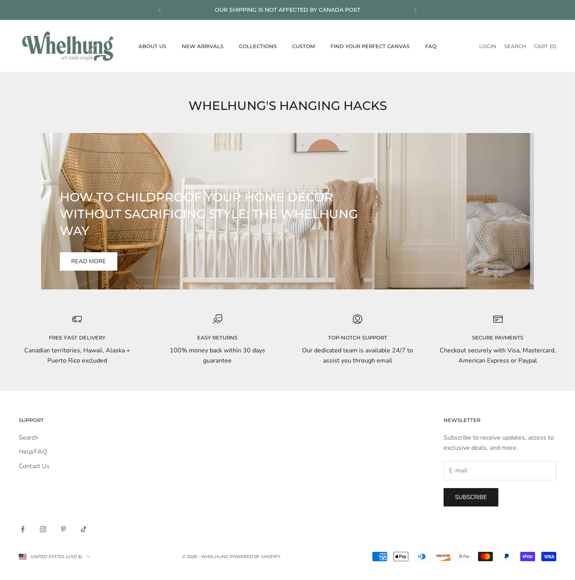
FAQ (431, 46)
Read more (88, 261)
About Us (152, 46)
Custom (303, 46)
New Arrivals (202, 46)
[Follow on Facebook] (23, 529)
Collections (258, 46)
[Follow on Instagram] (43, 529)
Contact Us (34, 466)
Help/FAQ (33, 451)
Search (28, 437)
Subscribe (471, 497)
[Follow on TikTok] (84, 529)
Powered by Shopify (255, 556)
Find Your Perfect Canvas (370, 46)
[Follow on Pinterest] (63, 529)
